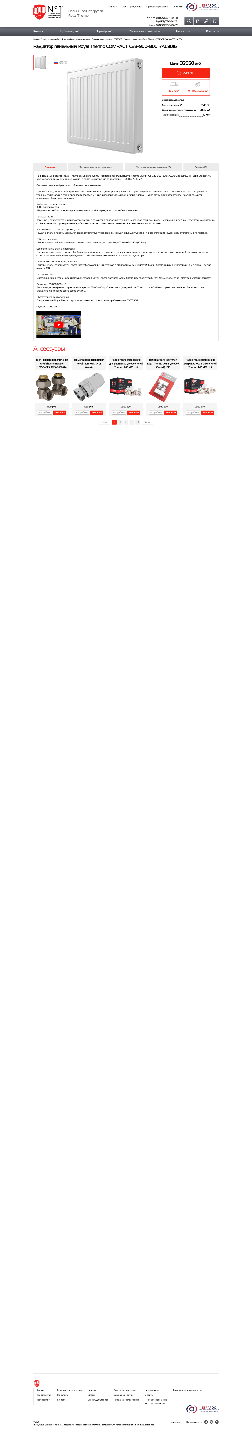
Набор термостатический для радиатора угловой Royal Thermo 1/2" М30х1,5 (126, 364)
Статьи (91, 1395)
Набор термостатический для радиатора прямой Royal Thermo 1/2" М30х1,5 (200, 364)
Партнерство (104, 31)
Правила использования (126, 1400)
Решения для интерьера (144, 31)
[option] (40, 62)
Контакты (212, 31)
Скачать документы (132, 7)
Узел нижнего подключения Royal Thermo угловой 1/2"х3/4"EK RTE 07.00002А (52, 364)
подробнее (44, 412)
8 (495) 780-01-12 (166, 21)
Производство (69, 31)
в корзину (60, 412)
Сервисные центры (123, 1395)
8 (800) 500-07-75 (167, 25)
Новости (112, 7)
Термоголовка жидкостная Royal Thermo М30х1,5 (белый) (89, 364)
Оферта (149, 1395)
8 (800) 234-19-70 (167, 17)
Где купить (183, 31)
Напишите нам (176, 1422)
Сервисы (177, 7)
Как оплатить (152, 1390)
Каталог (38, 31)
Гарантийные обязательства (187, 1390)
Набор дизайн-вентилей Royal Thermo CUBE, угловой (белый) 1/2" (163, 364)
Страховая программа (157, 7)
